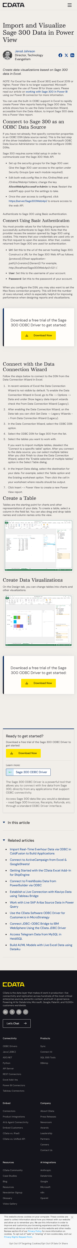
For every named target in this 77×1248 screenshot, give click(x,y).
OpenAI (44, 1198)
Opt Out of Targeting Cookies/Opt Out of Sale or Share (38, 1243)
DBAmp (44, 1063)
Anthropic (45, 1170)
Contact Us (46, 1150)
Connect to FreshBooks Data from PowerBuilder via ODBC (33, 883)
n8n (42, 1192)
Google (44, 1181)
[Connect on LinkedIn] (72, 55)
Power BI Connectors (14, 1085)
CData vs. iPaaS (11, 1133)
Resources (8, 1187)
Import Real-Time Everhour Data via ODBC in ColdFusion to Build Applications (40, 851)
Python (6, 1063)
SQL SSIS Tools (48, 1057)
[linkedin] (5, 1012)
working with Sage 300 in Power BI (46, 91)
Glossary (7, 1198)
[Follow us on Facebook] (60, 55)
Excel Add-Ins (10, 1079)
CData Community (13, 1170)
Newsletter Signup (12, 1192)
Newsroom (46, 1122)
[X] (12, 1012)
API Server (8, 1068)
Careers (44, 1144)
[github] (18, 1012)
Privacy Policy (34, 1231)
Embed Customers (13, 1127)
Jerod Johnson (25, 51)
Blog (5, 1181)
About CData (47, 1111)
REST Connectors (12, 1074)
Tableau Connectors (13, 1090)
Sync (43, 1046)
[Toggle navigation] (69, 5)
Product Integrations (14, 1116)
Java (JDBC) (9, 1051)
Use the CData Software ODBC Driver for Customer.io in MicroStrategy (37, 915)
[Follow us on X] (66, 55)
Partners (45, 1138)
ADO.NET (7, 1057)
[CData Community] (25, 1012)
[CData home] (16, 5)
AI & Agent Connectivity (15, 1122)
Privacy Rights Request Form (18, 1237)
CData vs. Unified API (14, 1138)
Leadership (46, 1133)
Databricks (46, 1175)
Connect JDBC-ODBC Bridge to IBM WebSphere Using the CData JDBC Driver (38, 926)
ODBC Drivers (10, 1046)
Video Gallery (10, 1203)
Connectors (9, 1111)
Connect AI (46, 1051)
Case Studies (10, 1175)
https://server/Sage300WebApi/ (28, 201)
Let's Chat (13, 1023)
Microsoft (45, 1187)
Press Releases (48, 1116)
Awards (44, 1127)
